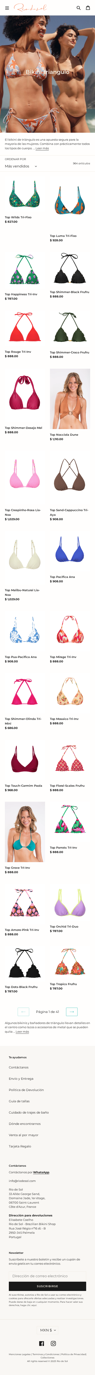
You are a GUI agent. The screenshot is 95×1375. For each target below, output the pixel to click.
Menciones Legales (19, 1354)
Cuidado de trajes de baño (29, 1112)
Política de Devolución (26, 1090)
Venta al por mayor (23, 1135)
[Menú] (7, 7)
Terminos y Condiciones (45, 1354)
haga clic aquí (28, 1305)
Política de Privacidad (73, 1354)
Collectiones (47, 1357)
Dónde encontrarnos (25, 1124)
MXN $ (46, 1330)
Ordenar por (15, 159)
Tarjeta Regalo (20, 1146)
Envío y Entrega (21, 1079)
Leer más (42, 148)
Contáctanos (18, 1067)
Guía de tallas (19, 1101)
